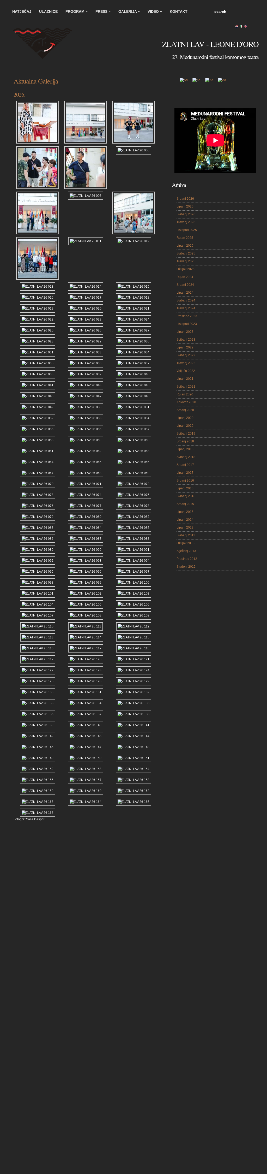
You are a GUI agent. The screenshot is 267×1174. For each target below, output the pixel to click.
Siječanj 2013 (186, 551)
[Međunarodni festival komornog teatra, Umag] (47, 46)
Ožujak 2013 (186, 543)
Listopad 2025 (187, 230)
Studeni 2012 (186, 566)
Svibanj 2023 (186, 339)
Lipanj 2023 (185, 332)
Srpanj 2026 (185, 198)
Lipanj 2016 (185, 488)
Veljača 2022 (186, 371)
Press (103, 11)
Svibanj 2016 (186, 496)
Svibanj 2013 (186, 535)
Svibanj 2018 (186, 457)
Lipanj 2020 (185, 418)
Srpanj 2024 (185, 285)
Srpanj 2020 (185, 410)
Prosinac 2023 (187, 316)
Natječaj (21, 11)
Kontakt (178, 11)
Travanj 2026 (186, 222)
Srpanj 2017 (185, 465)
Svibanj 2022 (186, 355)
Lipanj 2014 (185, 519)
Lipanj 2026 (185, 206)
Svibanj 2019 (186, 433)
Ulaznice (48, 11)
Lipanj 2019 (185, 426)
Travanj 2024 (186, 308)
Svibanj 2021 (186, 386)
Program (76, 11)
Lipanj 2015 (185, 512)
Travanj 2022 (186, 363)
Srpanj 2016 (185, 480)
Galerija (129, 11)
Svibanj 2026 (186, 214)
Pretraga (253, 11)
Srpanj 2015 (185, 504)
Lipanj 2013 (185, 527)
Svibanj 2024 (186, 300)
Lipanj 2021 (185, 379)
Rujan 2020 (185, 394)
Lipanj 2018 (185, 449)
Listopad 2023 (187, 324)
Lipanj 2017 (185, 473)
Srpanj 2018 (185, 441)
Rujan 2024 (185, 277)
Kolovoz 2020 (186, 402)
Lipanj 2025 (185, 245)
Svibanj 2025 (186, 253)
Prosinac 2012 (187, 559)
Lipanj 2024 (185, 292)
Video (155, 11)
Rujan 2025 (185, 238)
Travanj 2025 (186, 261)
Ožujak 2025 (186, 269)
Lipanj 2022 (185, 347)
